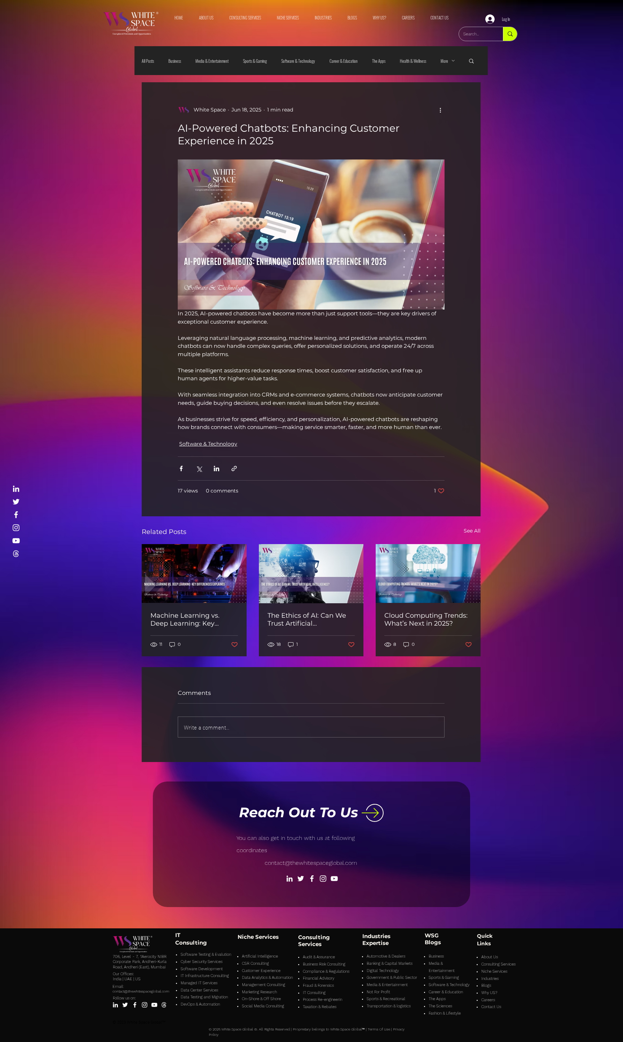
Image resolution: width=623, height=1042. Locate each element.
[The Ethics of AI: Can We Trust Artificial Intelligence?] (311, 573)
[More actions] (440, 109)
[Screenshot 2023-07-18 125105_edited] (16, 553)
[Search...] (510, 34)
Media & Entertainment (212, 61)
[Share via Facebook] (181, 468)
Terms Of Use (379, 1029)
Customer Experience (261, 970)
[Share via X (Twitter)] (198, 468)
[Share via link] (234, 468)
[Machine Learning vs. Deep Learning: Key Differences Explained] (194, 573)
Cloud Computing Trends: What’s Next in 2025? (426, 619)
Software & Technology (298, 61)
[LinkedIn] (16, 488)
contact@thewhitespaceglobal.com (311, 862)
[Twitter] (16, 501)
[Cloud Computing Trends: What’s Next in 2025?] (428, 573)
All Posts (148, 61)
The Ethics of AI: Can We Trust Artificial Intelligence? (307, 619)
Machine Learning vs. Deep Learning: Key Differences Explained (186, 619)
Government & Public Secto (391, 977)
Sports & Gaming (255, 61)
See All (472, 530)
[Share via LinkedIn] (216, 468)
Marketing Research (259, 992)
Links (484, 943)
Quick (484, 936)
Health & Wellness (413, 61)
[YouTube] (16, 540)
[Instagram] (16, 527)
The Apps (378, 61)
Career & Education (344, 61)
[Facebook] (16, 514)
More (444, 61)
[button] (471, 61)
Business (174, 61)
